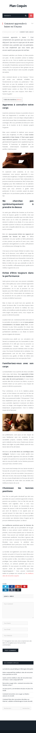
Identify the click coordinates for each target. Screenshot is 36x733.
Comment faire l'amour (26, 32)
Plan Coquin (18, 6)
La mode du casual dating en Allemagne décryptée (18, 669)
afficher (19, 99)
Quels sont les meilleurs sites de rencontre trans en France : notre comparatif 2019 (17, 679)
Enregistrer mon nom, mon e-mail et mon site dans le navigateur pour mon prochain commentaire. (17, 643)
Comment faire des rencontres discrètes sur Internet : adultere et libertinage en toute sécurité (17, 700)
